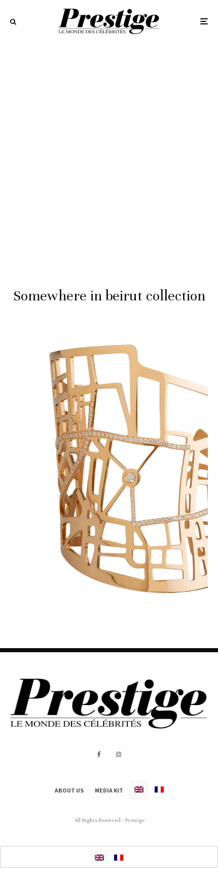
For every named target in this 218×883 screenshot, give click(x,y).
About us (69, 790)
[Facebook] (99, 754)
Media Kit (109, 790)
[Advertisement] (109, 157)
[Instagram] (118, 754)
